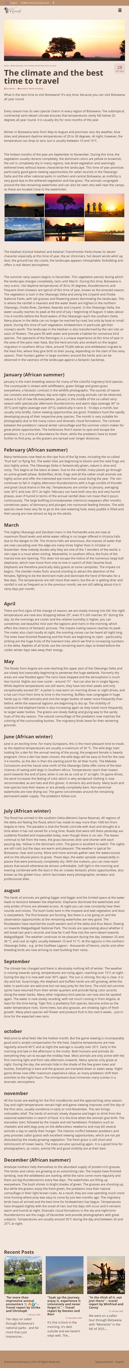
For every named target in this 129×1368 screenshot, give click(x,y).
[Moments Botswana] (49, 10)
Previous (7, 1299)
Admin (12, 88)
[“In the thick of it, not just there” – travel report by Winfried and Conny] (106, 1275)
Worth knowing (36, 88)
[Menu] (120, 10)
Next (122, 1299)
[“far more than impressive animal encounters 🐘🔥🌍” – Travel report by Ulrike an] (23, 1275)
